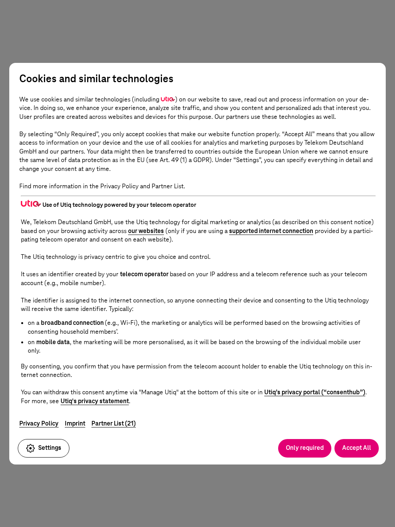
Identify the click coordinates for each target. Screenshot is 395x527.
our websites (146, 231)
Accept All (356, 448)
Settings (49, 448)
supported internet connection (271, 231)
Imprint (75, 423)
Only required (305, 448)
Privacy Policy (39, 423)
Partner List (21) (113, 423)
